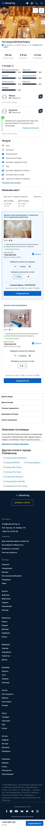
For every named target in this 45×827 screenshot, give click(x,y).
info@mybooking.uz (11, 524)
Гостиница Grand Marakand (14, 458)
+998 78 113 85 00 (10, 531)
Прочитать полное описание (15, 444)
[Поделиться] (41, 10)
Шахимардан (8, 774)
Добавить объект (22, 502)
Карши (5, 625)
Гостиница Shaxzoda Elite (14, 481)
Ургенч (5, 591)
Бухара (5, 572)
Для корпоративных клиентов (15, 541)
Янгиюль (6, 747)
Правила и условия (10, 549)
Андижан (6, 633)
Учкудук (5, 717)
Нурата (5, 671)
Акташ (5, 736)
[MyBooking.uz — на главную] (8, 3)
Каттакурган (7, 694)
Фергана (5, 595)
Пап (3, 724)
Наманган (6, 618)
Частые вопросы (9, 552)
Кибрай (5, 740)
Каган (4, 728)
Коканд (5, 610)
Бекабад (5, 667)
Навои (4, 622)
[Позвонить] (37, 3)
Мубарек (6, 644)
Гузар (4, 766)
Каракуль (6, 751)
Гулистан (6, 656)
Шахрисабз (7, 606)
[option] (22, 22)
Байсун (5, 698)
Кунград (5, 682)
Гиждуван (6, 580)
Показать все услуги (11, 183)
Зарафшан (6, 652)
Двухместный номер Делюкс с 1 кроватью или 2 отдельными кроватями (21, 216)
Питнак (5, 744)
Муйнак (5, 763)
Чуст (4, 675)
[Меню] (41, 3)
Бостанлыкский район (12, 576)
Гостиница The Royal (12, 472)
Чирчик (5, 648)
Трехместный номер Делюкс (15, 305)
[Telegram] (27, 3)
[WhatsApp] (32, 3)
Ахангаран (6, 702)
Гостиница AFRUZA (11, 462)
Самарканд (7, 568)
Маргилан (6, 599)
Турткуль (6, 721)
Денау (4, 660)
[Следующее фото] (43, 22)
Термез (5, 602)
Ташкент (6, 564)
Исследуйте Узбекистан (12, 545)
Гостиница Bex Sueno (12, 467)
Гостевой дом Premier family (15, 486)
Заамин (5, 679)
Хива (4, 583)
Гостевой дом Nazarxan (13, 477)
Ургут (4, 713)
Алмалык (6, 759)
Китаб (4, 690)
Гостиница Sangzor (32, 462)
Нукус (4, 637)
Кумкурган (7, 770)
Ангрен (5, 705)
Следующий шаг (22, 293)
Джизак (5, 629)
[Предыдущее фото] (2, 22)
